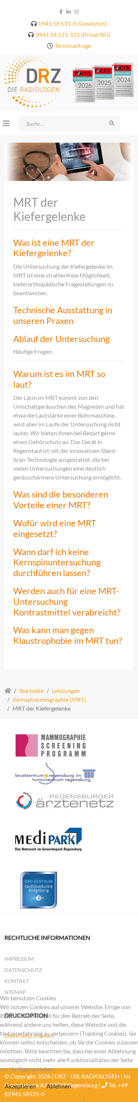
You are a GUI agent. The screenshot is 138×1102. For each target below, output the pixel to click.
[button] (69, 248)
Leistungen (66, 690)
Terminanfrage (73, 45)
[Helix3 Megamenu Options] (6, 123)
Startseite (31, 690)
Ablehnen (58, 1085)
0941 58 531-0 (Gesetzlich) (73, 23)
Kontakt (16, 981)
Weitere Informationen (53, 1097)
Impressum (19, 959)
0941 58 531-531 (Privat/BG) (73, 34)
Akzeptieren (20, 1085)
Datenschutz (23, 970)
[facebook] (61, 11)
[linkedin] (68, 11)
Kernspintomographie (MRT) (49, 699)
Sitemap (15, 992)
